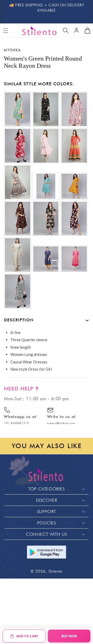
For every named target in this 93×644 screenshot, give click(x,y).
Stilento (56, 571)
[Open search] (65, 30)
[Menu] (5, 30)
